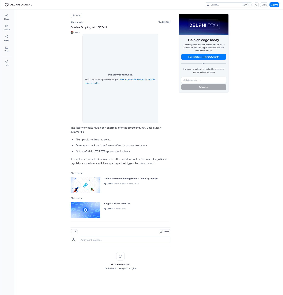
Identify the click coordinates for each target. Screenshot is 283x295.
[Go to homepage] (18, 5)
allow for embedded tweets (132, 79)
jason (77, 32)
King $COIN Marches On (117, 203)
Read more (146, 163)
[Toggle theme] (256, 4)
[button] (6, 49)
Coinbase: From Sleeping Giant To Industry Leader (131, 178)
